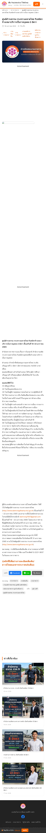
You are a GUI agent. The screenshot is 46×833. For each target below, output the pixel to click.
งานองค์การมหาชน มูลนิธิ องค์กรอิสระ (27, 33)
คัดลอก (38, 573)
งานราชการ (18, 34)
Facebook (16, 573)
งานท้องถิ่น (12, 33)
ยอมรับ (25, 830)
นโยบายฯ (17, 830)
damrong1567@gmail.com (30, 517)
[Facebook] (23, 817)
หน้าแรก (5, 10)
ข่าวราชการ (15, 10)
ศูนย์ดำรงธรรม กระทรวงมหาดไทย (13, 593)
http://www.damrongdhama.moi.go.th (18, 511)
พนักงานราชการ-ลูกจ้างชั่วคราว (38, 33)
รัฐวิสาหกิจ (26, 822)
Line (27, 573)
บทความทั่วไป (35, 822)
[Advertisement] (23, 91)
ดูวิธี (36, 4)
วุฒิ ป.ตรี (34, 589)
